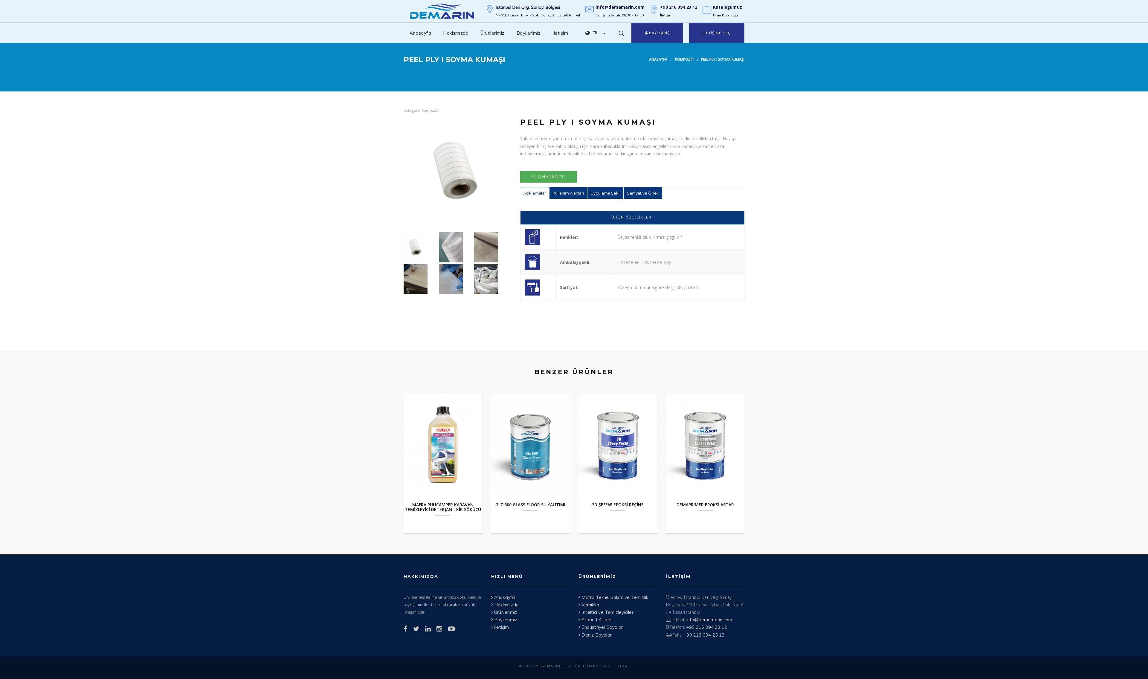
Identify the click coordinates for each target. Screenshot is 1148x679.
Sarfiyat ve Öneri (643, 193)
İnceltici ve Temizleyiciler (606, 612)
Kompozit (684, 59)
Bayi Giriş (659, 32)
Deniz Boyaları (596, 635)
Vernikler (589, 605)
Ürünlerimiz (492, 33)
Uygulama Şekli (605, 193)
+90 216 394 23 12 (678, 7)
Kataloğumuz (727, 7)
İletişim (560, 33)
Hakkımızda (455, 33)
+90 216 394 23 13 (704, 635)
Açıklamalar (534, 193)
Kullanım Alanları (568, 193)
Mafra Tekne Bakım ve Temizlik (614, 597)
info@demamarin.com (620, 7)
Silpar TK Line (595, 620)
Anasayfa (420, 33)
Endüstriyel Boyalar (601, 627)
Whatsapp (551, 176)
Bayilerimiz (529, 33)
